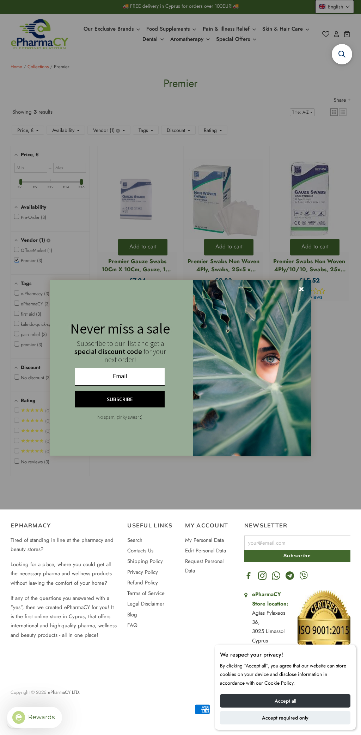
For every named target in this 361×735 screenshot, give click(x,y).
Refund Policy (142, 583)
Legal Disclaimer (145, 604)
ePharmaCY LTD (63, 692)
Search (134, 540)
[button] (342, 54)
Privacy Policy (142, 572)
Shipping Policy (145, 561)
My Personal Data (204, 540)
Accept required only (285, 717)
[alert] (180, 368)
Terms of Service (146, 593)
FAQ (132, 625)
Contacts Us (140, 551)
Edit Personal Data (205, 551)
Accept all (285, 700)
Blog (132, 615)
